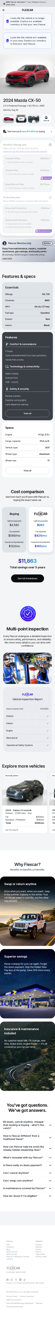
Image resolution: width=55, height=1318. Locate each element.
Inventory (10, 1247)
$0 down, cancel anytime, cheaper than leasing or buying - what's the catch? (23, 1125)
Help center (40, 1254)
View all (27, 413)
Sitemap (39, 1303)
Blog (8, 1249)
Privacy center (41, 1257)
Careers (9, 1259)
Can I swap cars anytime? (18, 1180)
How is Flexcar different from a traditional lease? (21, 1137)
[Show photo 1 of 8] (19, 803)
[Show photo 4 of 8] (24, 803)
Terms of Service (27, 1296)
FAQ (8, 1245)
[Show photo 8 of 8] (30, 803)
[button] (24, 802)
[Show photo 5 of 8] (25, 803)
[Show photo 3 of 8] (22, 803)
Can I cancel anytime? (16, 1173)
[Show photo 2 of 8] (21, 803)
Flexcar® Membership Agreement (20, 1303)
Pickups (39, 1245)
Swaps (38, 1249)
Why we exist (11, 1254)
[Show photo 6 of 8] (27, 803)
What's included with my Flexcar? (23, 1157)
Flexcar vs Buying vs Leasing (17, 1257)
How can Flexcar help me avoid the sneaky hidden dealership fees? (23, 1148)
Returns (39, 1252)
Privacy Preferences (14, 1307)
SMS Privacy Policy (13, 1300)
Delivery (39, 1247)
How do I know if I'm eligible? (20, 1196)
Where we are (12, 1252)
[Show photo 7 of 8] (29, 803)
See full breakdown (27, 578)
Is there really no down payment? (22, 1165)
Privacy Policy (11, 1296)
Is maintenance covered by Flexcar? (24, 1188)
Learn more (10, 4)
